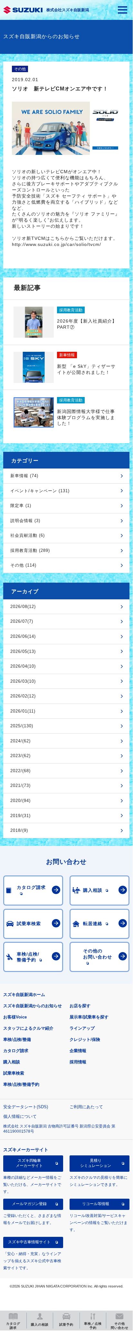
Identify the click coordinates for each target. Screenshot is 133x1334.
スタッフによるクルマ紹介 (28, 1028)
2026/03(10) (23, 681)
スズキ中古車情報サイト (29, 1242)
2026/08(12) (23, 606)
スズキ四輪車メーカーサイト (29, 1163)
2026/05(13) (23, 651)
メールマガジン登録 (29, 1204)
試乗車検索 (13, 1073)
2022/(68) (20, 770)
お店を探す (80, 1005)
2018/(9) (19, 830)
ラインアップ (82, 1028)
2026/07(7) (21, 621)
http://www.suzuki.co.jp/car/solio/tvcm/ (56, 244)
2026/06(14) (23, 636)
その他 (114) (23, 565)
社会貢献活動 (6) (27, 535)
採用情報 (78, 1062)
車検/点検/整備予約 (21, 1084)
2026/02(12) (23, 696)
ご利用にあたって (86, 1106)
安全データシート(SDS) (25, 1106)
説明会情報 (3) (25, 520)
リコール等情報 (95, 1204)
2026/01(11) (22, 711)
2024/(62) (20, 741)
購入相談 (11, 1062)
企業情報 (78, 1050)
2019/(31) (20, 815)
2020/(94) (20, 800)
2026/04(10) (23, 666)
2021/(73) (20, 785)
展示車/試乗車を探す (89, 1017)
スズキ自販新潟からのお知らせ (32, 1005)
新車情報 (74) (24, 475)
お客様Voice (15, 1017)
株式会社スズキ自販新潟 (67, 10)
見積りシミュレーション (95, 1163)
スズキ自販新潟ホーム (24, 994)
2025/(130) (21, 725)
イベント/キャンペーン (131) (40, 490)
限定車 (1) (20, 505)
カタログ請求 (15, 1050)
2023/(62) (20, 755)
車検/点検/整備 (17, 1039)
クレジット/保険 (85, 1039)
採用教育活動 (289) (30, 550)
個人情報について (20, 1116)
